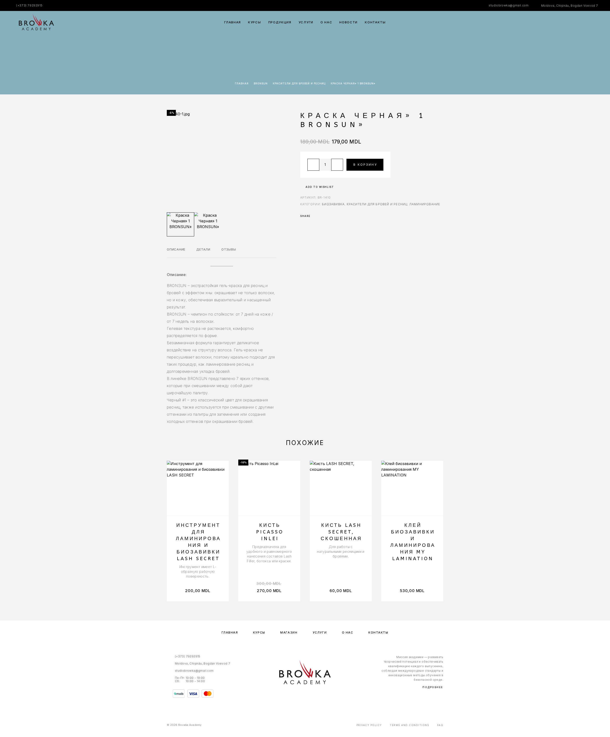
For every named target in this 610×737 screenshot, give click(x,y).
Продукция (279, 22)
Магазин (288, 632)
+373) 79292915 (29, 5)
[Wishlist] (585, 22)
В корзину (365, 164)
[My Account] (574, 22)
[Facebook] (300, 696)
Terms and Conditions (409, 725)
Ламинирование (424, 204)
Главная (232, 22)
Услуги (306, 22)
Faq (440, 725)
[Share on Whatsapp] (322, 216)
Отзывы (228, 249)
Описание (176, 249)
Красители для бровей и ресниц (299, 83)
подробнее (432, 687)
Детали (203, 249)
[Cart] (596, 22)
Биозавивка (333, 204)
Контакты (375, 22)
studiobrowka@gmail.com (509, 5)
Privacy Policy (369, 725)
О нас (326, 22)
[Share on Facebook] (315, 216)
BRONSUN (261, 83)
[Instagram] (310, 696)
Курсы (254, 22)
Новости (348, 22)
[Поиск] (564, 22)
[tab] (176, 252)
